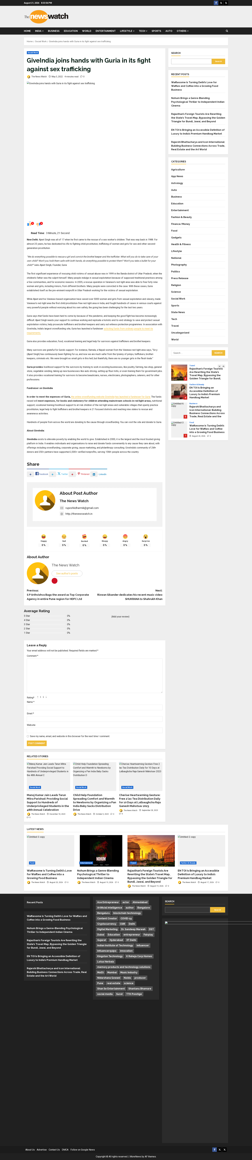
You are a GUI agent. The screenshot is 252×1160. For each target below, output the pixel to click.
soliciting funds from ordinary (119, 328)
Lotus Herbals (105, 961)
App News (177, 176)
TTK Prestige (134, 994)
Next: (129, 594)
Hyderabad (116, 940)
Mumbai (112, 972)
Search (176, 53)
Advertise (42, 1149)
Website (31, 725)
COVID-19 (126, 918)
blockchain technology (127, 913)
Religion (176, 285)
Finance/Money (180, 224)
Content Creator (107, 918)
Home (27, 31)
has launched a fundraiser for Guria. (133, 396)
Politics (175, 271)
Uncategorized (180, 332)
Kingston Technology (110, 956)
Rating (30, 697)
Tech (142, 31)
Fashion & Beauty (181, 217)
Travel (175, 326)
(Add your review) (120, 616)
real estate (113, 983)
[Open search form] (227, 31)
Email (30, 713)
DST (151, 929)
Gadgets (176, 237)
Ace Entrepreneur (108, 902)
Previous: (58, 594)
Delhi (132, 923)
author (130, 907)
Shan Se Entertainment (111, 988)
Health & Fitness (181, 244)
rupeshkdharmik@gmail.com (82, 507)
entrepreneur (132, 934)
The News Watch (39, 76)
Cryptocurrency (106, 923)
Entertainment (106, 31)
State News (178, 312)
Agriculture (178, 169)
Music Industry (128, 972)
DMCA (65, 1149)
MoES (100, 972)
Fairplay (148, 934)
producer (140, 977)
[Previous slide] (219, 366)
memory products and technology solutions (123, 967)
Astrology (177, 183)
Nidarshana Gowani (108, 977)
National (176, 258)
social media (105, 994)
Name (30, 702)
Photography (179, 264)
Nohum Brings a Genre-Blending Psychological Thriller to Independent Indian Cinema (197, 102)
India (38, 31)
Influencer (143, 945)
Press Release (179, 278)
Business (54, 31)
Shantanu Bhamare (139, 988)
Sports (156, 31)
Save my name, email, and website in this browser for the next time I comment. (70, 736)
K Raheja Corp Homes (139, 956)
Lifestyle (126, 31)
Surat (119, 994)
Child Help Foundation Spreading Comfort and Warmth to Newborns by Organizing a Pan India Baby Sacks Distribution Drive (94, 802)
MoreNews (135, 1156)
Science (176, 292)
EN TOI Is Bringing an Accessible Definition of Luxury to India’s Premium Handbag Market (179, 373)
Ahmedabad (140, 902)
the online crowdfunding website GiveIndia (92, 396)
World (86, 31)
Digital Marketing (107, 929)
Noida (127, 977)
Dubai (100, 934)
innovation (126, 950)
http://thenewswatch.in (78, 513)
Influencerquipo (106, 950)
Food (174, 230)
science (128, 983)
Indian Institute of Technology (115, 945)
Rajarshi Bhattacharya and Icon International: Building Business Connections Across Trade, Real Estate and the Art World (198, 146)
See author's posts (67, 573)
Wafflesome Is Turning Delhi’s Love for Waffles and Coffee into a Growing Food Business (194, 86)
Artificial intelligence (109, 907)
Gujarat (101, 940)
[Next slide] (223, 366)
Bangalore (143, 907)
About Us (30, 1149)
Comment (32, 655)
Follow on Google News (82, 1149)
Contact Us (54, 1149)
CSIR (122, 923)
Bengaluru (103, 913)
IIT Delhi (131, 940)
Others (181, 31)
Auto (169, 31)
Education (71, 31)
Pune (100, 983)
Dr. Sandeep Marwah (133, 929)
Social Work (33, 53)
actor (126, 902)
